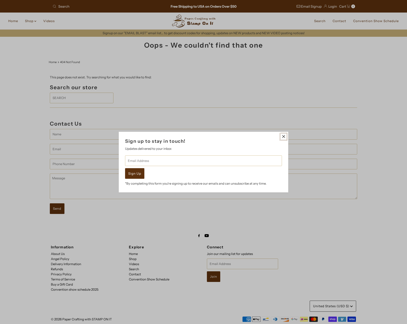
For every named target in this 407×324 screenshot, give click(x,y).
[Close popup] (283, 136)
